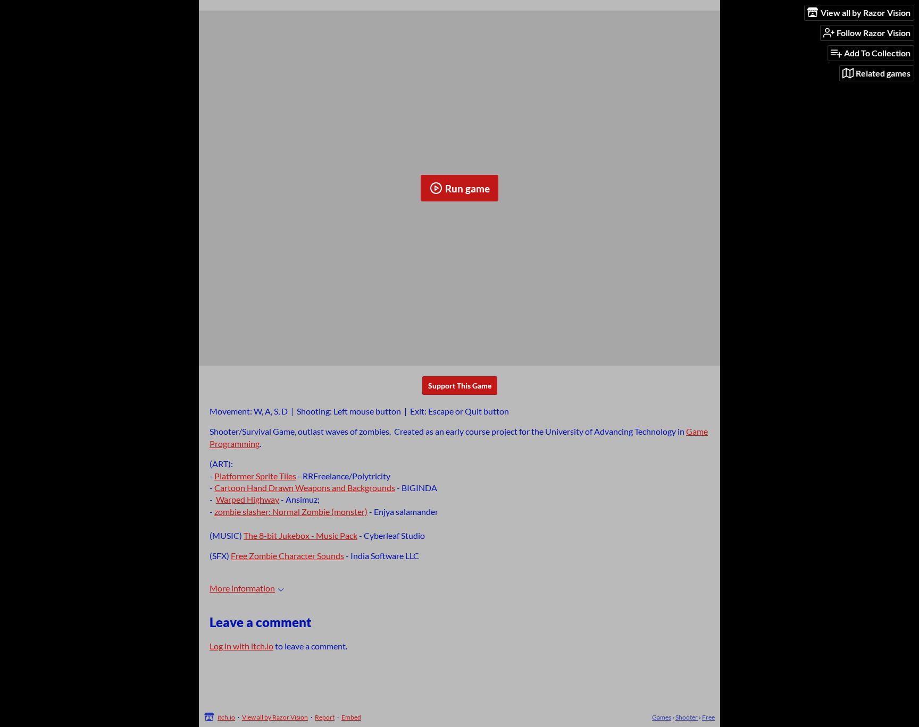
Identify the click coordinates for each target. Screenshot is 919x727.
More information (242, 588)
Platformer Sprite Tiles (255, 476)
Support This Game (459, 385)
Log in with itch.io (241, 646)
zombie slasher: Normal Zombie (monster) (290, 511)
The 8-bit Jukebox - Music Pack (300, 535)
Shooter (686, 717)
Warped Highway (247, 499)
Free (708, 717)
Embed (351, 717)
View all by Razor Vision (275, 717)
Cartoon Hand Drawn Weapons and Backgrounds (304, 488)
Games (661, 717)
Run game (467, 188)
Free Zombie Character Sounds (287, 556)
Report (325, 717)
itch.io (226, 717)
